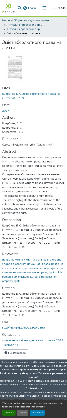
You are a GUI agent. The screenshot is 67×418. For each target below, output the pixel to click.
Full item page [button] (16, 353)
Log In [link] (32, 8)
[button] (8, 8)
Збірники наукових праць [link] (32, 20)
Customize (37, 412)
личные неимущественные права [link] (24, 272)
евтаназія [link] (42, 260)
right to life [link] (55, 272)
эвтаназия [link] (31, 268)
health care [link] (33, 277)
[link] (33, 96)
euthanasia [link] (18, 277)
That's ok (9, 412)
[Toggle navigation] (44, 8)
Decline (22, 412)
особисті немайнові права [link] (32, 264)
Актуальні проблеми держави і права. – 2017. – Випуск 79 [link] (24, 29)
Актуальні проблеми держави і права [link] (24, 25)
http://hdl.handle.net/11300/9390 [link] (23, 328)
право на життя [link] (12, 260)
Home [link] (6, 20)
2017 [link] (5, 111)
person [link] (6, 277)
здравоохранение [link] (51, 268)
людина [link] (29, 260)
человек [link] (17, 268)
